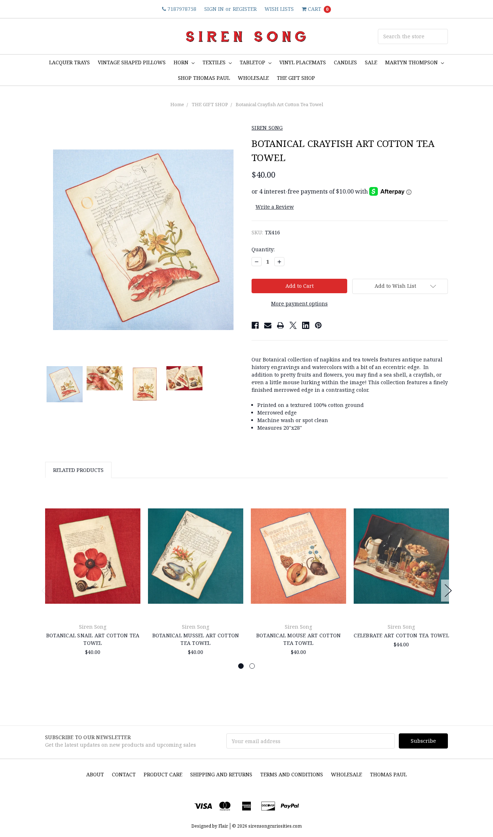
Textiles (214, 62)
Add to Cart (92, 600)
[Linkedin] (305, 325)
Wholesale (346, 774)
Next (448, 591)
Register (245, 8)
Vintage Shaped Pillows (132, 62)
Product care (163, 774)
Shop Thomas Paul (204, 77)
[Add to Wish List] (132, 512)
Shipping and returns (221, 774)
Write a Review (275, 206)
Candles (345, 62)
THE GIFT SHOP (296, 77)
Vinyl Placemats (302, 62)
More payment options (299, 303)
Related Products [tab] (78, 470)
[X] (293, 325)
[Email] (267, 325)
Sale (371, 62)
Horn (182, 62)
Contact (124, 774)
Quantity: (263, 249)
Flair (223, 826)
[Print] (280, 325)
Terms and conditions (291, 774)
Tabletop (253, 62)
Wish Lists (279, 8)
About (95, 774)
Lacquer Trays (69, 62)
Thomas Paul (388, 774)
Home (177, 104)
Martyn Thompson (412, 62)
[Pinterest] (318, 325)
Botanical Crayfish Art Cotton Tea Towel (279, 104)
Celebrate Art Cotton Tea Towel (401, 635)
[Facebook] (255, 325)
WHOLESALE (253, 77)
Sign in (214, 8)
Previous (45, 591)
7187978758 (181, 8)
